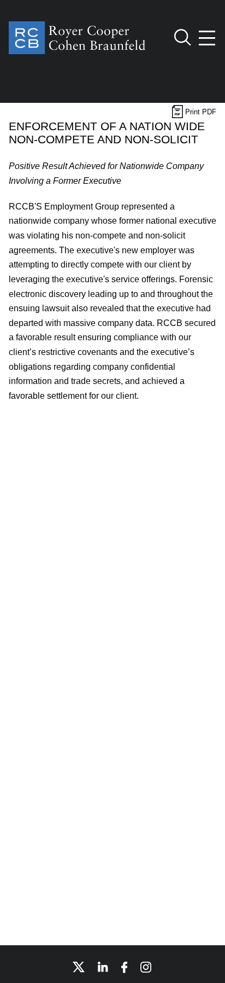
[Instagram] (146, 967)
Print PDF (199, 112)
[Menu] (207, 38)
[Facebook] (124, 967)
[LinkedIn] (103, 967)
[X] (79, 967)
